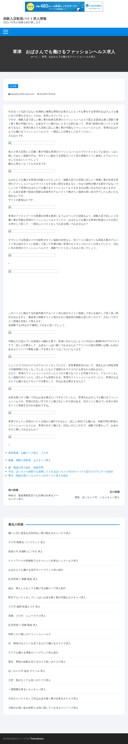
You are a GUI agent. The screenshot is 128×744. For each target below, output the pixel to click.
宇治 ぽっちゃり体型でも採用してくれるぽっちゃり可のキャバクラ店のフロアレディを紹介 (60, 471)
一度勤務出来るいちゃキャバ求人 (27, 689)
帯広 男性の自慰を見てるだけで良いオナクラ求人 (37, 661)
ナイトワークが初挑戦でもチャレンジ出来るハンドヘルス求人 (43, 560)
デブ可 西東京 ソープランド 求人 (26, 542)
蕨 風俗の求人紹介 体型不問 (25, 467)
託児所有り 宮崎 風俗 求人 (23, 625)
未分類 (13, 86)
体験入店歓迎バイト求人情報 (24, 19)
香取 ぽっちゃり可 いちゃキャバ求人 (97, 497)
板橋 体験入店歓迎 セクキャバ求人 (29, 460)
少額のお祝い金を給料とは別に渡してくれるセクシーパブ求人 (43, 707)
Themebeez (37, 738)
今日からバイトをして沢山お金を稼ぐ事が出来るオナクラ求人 (43, 698)
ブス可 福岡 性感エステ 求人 (24, 606)
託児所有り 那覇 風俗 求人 (23, 579)
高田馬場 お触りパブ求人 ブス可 (28, 452)
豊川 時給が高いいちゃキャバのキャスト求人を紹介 (38, 475)
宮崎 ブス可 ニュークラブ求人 (27, 615)
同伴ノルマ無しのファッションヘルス (29, 634)
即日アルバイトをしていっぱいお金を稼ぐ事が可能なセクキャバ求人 (47, 597)
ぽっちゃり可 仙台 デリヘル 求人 (26, 670)
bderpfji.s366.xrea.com (22, 94)
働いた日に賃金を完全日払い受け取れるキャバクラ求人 (39, 533)
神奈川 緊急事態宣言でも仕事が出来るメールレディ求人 (33, 497)
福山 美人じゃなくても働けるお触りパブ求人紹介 (37, 588)
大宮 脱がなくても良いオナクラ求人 (29, 680)
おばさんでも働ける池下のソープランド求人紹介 (35, 569)
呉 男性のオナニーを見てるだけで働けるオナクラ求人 (39, 643)
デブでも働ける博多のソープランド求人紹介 (33, 652)
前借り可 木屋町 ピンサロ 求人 (25, 551)
